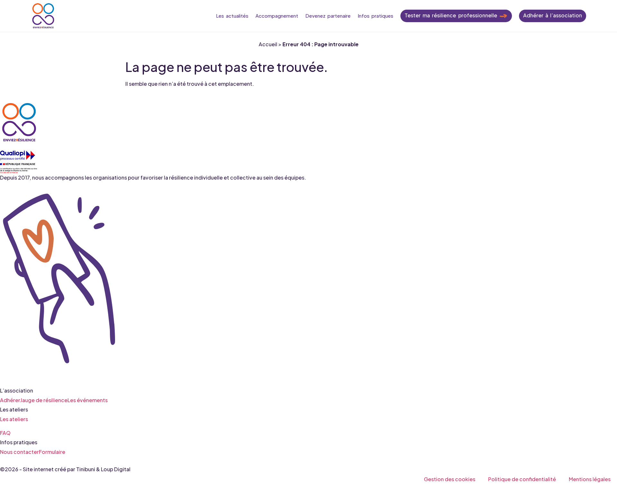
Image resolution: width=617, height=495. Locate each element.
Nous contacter (19, 451)
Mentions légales (590, 479)
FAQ (5, 432)
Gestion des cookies (449, 479)
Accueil (268, 44)
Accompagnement (276, 16)
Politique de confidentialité (522, 479)
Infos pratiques (375, 16)
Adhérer (10, 399)
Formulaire (52, 451)
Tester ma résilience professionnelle (451, 15)
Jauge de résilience (43, 399)
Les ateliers (14, 418)
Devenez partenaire (328, 16)
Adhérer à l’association (552, 15)
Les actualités (232, 16)
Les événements (87, 399)
